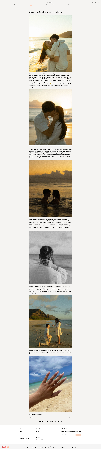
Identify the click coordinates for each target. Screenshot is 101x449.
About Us (38, 431)
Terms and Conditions (27, 447)
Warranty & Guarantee (24, 438)
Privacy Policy (34, 447)
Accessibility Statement (62, 447)
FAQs (21, 431)
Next (70, 417)
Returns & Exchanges (24, 436)
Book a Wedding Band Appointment (40, 437)
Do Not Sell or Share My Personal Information (45, 447)
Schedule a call (43, 421)
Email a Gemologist (56, 421)
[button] (31, 5)
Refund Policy (55, 447)
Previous (31, 417)
